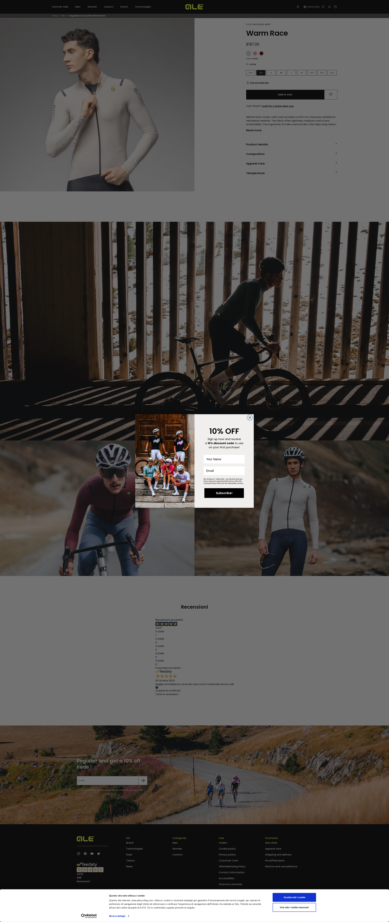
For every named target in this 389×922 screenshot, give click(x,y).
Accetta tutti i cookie (294, 897)
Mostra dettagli (117, 916)
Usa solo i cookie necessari (294, 907)
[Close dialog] (250, 417)
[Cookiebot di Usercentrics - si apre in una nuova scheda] (89, 916)
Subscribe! (224, 493)
